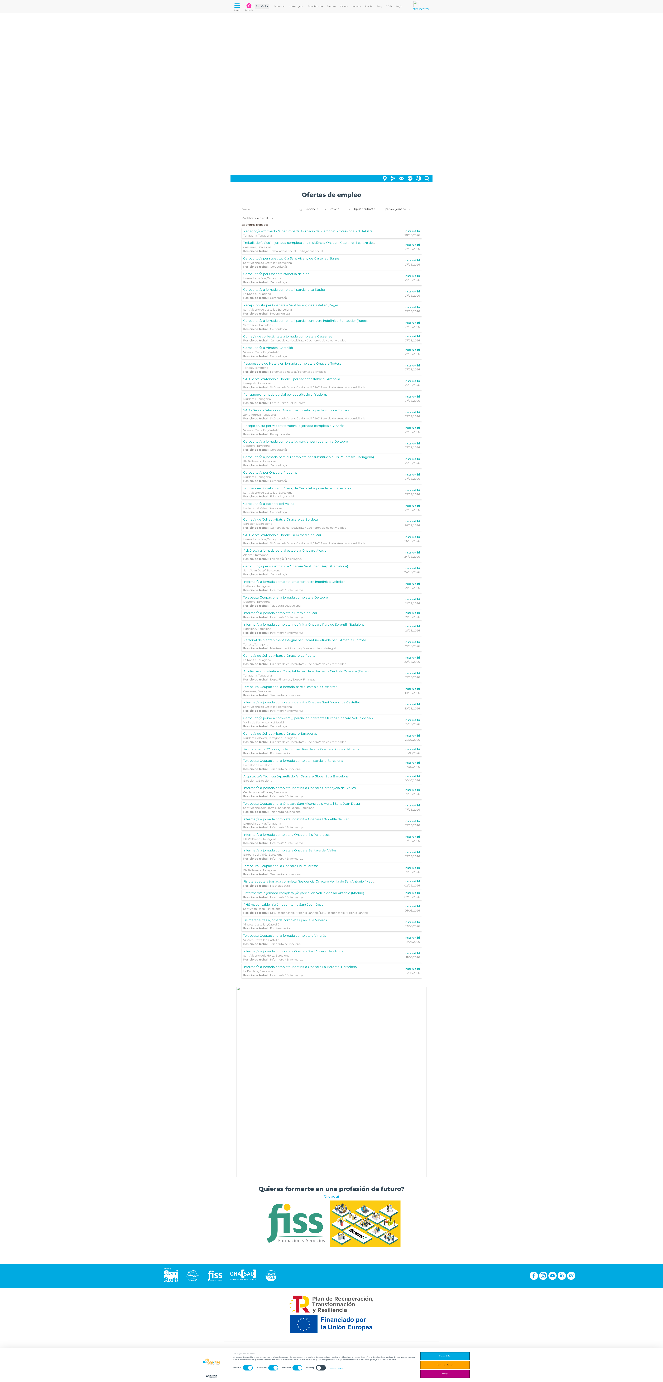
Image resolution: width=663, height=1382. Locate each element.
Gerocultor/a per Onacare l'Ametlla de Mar (276, 274)
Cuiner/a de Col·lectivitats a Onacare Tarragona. (280, 734)
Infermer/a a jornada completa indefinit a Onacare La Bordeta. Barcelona (300, 967)
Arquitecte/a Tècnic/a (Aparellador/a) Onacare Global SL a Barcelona (296, 776)
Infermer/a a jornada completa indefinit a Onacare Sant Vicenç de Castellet (301, 702)
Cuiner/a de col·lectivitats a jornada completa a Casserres (287, 336)
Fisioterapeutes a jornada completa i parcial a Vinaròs (285, 920)
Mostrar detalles (336, 1369)
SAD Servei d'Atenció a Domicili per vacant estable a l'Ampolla (291, 379)
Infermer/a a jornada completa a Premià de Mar (280, 613)
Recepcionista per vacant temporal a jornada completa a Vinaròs (293, 426)
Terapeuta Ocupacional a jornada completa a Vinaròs (284, 936)
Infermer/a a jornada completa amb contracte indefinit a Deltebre (294, 582)
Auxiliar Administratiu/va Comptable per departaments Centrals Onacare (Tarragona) (309, 671)
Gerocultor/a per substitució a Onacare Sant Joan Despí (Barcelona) (295, 566)
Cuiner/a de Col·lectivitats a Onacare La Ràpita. (279, 656)
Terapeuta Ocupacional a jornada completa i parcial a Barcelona (293, 761)
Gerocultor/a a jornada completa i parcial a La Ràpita (284, 290)
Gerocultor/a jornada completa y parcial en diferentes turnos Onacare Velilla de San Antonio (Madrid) (321, 718)
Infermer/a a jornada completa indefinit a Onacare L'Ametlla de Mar (296, 819)
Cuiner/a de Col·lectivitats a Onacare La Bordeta (280, 519)
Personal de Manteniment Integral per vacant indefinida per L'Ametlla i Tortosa (304, 640)
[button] (315, 208)
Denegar (445, 1374)
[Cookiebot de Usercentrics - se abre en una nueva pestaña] (211, 1376)
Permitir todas (444, 1356)
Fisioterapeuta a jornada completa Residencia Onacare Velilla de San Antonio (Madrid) (310, 881)
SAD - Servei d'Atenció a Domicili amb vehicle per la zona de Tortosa (296, 410)
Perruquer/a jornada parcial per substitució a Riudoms (285, 394)
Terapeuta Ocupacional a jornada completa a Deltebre (285, 597)
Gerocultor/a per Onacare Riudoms (270, 472)
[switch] (273, 1368)
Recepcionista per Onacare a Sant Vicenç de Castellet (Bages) (291, 305)
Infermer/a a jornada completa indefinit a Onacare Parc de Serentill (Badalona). (304, 624)
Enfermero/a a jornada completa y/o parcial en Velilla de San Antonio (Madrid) (303, 893)
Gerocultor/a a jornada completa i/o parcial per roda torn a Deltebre (295, 441)
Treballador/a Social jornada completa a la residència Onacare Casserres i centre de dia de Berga (318, 243)
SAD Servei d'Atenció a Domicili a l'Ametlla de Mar (282, 535)
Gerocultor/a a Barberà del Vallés (268, 504)
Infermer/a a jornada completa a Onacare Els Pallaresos (286, 835)
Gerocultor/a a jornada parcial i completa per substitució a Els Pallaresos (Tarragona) (308, 457)
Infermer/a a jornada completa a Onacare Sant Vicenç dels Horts (293, 951)
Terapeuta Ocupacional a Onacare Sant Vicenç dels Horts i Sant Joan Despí (301, 804)
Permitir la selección (445, 1365)
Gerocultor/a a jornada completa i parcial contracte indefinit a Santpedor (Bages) (306, 321)
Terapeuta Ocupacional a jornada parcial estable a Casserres (290, 687)
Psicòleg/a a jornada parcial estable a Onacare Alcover (285, 550)
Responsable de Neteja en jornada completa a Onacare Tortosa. (292, 363)
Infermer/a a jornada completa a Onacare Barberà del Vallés (290, 850)
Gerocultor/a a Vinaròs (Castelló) (268, 348)
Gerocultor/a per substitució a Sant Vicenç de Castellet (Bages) (291, 258)
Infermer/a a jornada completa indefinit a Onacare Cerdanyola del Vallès (299, 788)
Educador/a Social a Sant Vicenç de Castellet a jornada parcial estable (297, 488)
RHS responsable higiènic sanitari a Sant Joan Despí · (284, 904)
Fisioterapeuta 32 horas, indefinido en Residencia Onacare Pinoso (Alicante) (302, 749)
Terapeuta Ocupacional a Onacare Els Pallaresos (280, 866)
